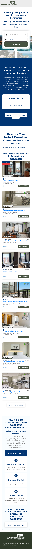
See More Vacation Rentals (16, 405)
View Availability (23, 186)
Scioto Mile (10, 183)
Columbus (5, 183)
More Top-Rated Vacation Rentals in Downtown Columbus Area (16, 525)
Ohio (4, 304)
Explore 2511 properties (16, 105)
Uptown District (11, 213)
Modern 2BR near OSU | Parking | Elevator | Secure (16, 302)
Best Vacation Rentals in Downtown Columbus (14, 148)
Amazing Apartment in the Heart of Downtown (14, 211)
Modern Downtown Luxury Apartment (15, 241)
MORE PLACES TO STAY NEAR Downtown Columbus (16, 116)
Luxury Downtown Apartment (12, 271)
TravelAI (21, 543)
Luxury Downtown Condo (11, 180)
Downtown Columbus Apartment (13, 361)
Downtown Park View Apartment (13, 331)
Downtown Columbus (12, 394)
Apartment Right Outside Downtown (14, 392)
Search (16, 44)
